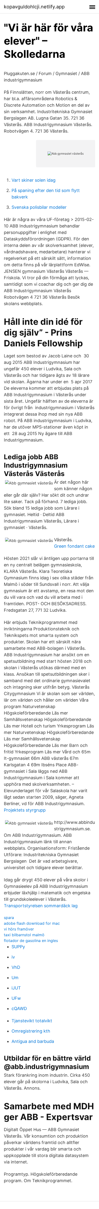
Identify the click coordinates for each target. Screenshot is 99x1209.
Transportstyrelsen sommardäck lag (41, 905)
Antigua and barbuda (33, 1041)
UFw (16, 998)
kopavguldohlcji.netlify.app (34, 6)
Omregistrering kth (31, 1031)
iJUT (16, 987)
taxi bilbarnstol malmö (24, 934)
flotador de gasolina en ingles (31, 940)
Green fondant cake (74, 546)
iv (13, 956)
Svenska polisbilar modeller (39, 207)
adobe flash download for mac (32, 923)
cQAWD (19, 1008)
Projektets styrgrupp (25, 810)
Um (15, 977)
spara (9, 917)
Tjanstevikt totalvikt (32, 1020)
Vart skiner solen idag (34, 180)
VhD (16, 967)
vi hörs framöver (19, 929)
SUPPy (18, 946)
